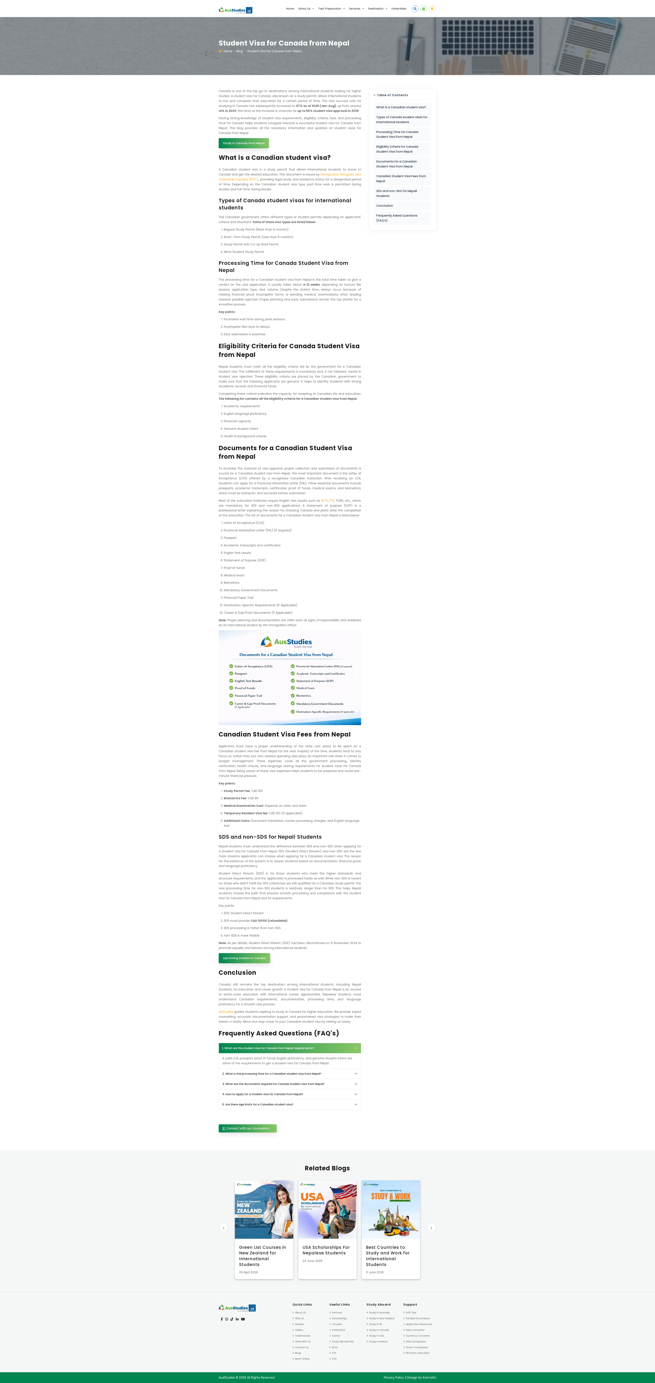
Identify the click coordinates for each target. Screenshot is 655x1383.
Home (290, 9)
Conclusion (384, 206)
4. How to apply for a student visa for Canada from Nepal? (262, 1094)
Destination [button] (376, 9)
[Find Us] (432, 8)
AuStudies (226, 1012)
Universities (398, 9)
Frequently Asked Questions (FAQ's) (396, 218)
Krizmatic (429, 1377)
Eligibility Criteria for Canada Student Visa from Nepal (397, 149)
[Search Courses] (415, 8)
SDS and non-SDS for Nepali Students (396, 193)
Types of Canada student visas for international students (401, 119)
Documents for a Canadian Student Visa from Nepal (396, 163)
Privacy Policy (394, 1377)
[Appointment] (423, 8)
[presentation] (224, 1228)
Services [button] (355, 9)
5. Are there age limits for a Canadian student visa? (257, 1104)
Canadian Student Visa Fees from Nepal (401, 178)
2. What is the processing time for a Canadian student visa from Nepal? (271, 1074)
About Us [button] (304, 9)
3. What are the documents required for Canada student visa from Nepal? (273, 1084)
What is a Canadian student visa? (401, 107)
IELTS (324, 501)
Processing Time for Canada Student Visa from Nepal (397, 134)
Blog (240, 51)
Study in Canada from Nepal (244, 143)
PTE (331, 501)
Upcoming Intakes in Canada (244, 958)
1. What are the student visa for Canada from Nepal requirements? (268, 1048)
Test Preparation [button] (330, 9)
